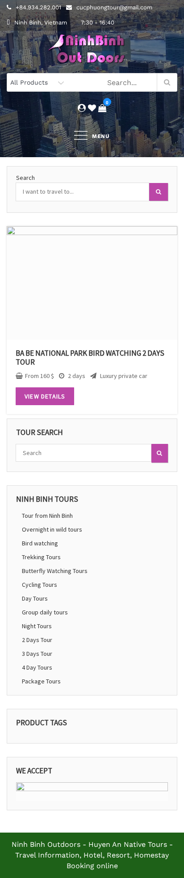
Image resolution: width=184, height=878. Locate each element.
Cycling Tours (39, 585)
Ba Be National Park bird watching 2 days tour (90, 357)
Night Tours (37, 626)
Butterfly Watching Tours (55, 571)
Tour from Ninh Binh (47, 516)
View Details (45, 396)
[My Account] (82, 108)
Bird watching (40, 543)
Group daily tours (45, 612)
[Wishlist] (92, 108)
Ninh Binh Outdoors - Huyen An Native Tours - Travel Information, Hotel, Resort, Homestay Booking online (92, 855)
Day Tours (35, 598)
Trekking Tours (41, 557)
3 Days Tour (37, 654)
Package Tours (41, 681)
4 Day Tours (37, 667)
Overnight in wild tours (52, 529)
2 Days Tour (37, 640)
